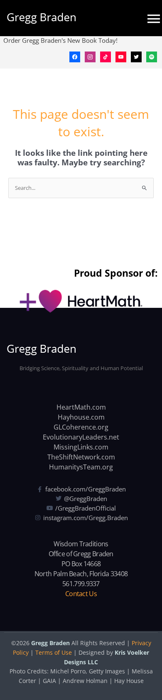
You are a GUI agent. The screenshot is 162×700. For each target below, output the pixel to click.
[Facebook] (74, 56)
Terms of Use (53, 652)
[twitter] (136, 56)
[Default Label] (105, 56)
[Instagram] (90, 56)
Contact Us (81, 593)
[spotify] (151, 56)
